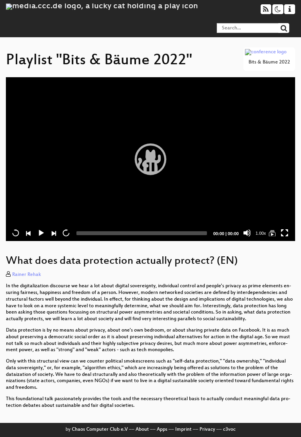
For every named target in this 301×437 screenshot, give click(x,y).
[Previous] (28, 232)
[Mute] (246, 232)
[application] (150, 159)
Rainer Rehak (26, 274)
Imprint (183, 429)
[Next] (53, 232)
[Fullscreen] (284, 232)
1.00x (261, 233)
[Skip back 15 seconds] (15, 232)
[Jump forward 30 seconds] (65, 232)
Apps (162, 429)
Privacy (207, 429)
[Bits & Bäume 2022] (272, 232)
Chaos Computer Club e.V (100, 429)
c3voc (229, 429)
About (142, 429)
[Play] (150, 159)
